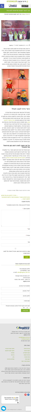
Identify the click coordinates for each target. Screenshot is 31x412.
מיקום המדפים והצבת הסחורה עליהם (15, 157)
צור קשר (12, 354)
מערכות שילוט (27, 348)
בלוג (13, 357)
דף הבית (28, 14)
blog (23, 14)
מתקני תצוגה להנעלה (9, 348)
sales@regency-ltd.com (23, 272)
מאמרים (12, 352)
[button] (2, 6)
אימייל (28, 235)
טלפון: (26, 339)
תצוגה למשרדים (26, 352)
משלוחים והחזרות (10, 359)
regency (11, 45)
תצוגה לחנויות (27, 350)
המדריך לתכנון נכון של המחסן (9, 195)
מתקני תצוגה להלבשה (9, 350)
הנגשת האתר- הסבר (25, 361)
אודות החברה (27, 357)
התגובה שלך (26, 208)
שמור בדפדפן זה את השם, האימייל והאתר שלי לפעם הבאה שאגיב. (16, 252)
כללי (17, 190)
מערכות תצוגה (27, 354)
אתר (29, 242)
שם (28, 229)
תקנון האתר (27, 359)
